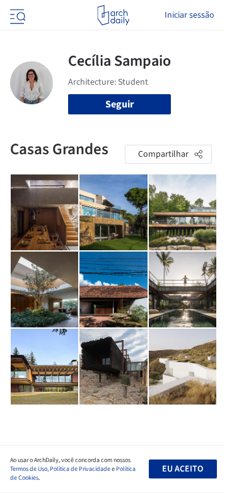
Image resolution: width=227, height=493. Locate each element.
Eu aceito (182, 469)
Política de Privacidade (80, 469)
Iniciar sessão (189, 15)
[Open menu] (16, 15)
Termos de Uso (28, 469)
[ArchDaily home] (113, 15)
